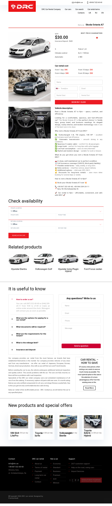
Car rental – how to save (89, 361)
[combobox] (56, 211)
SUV (54, 479)
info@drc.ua (78, 2)
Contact (38, 482)
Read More (89, 388)
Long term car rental (40, 476)
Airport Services (77, 471)
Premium (56, 475)
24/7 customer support (80, 464)
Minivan (56, 483)
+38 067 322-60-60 (95, 2)
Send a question (81, 346)
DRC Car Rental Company (51, 9)
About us (38, 464)
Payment (38, 471)
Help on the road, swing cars (82, 467)
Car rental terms (94, 9)
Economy (57, 464)
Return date (15, 228)
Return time (62, 228)
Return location (16, 221)
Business (56, 471)
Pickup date (15, 215)
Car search (79, 9)
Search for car (18, 235)
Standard (56, 467)
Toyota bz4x (39, 434)
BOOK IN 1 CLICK (79, 102)
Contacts (81, 13)
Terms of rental (41, 467)
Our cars (68, 9)
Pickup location (16, 208)
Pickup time (62, 215)
